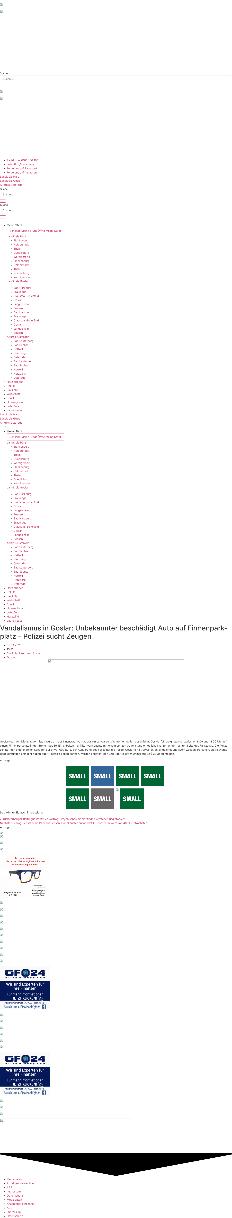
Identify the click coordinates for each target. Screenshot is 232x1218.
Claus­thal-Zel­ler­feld (26, 296)
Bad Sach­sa (21, 345)
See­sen (18, 308)
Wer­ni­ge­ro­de (22, 256)
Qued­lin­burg (21, 252)
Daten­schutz (15, 1195)
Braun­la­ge (20, 292)
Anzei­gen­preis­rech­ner (21, 1183)
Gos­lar (18, 300)
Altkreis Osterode (18, 336)
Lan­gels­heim (22, 304)
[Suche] (3, 85)
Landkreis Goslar (17, 281)
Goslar (11, 657)
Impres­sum (14, 1191)
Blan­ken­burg (22, 240)
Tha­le (17, 248)
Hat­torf (18, 349)
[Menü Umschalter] (3, 221)
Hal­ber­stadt (21, 244)
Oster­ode (19, 357)
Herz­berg (20, 353)
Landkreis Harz (16, 236)
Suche (4, 73)
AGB (9, 1187)
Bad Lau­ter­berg (23, 341)
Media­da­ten (14, 1179)
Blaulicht (12, 653)
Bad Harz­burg (22, 287)
